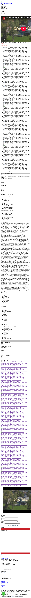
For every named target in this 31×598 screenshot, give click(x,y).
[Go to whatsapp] (3, 594)
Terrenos (3, 581)
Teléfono (3, 518)
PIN (1, 519)
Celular (2, 521)
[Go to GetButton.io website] (3, 596)
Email (2, 522)
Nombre (2, 516)
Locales (3, 585)
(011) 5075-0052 (5, 558)
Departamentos (4, 582)
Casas (2, 583)
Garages (3, 586)
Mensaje (2, 527)
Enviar (2, 528)
